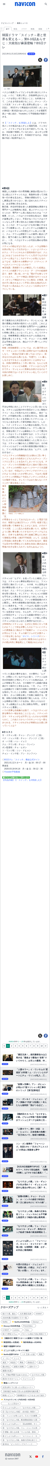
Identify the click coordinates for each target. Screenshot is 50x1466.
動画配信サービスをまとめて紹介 (30, 1395)
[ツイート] (40, 60)
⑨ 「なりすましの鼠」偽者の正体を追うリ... (21, 1440)
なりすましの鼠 (38, 1375)
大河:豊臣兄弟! (26, 1314)
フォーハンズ (28, 1379)
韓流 (15, 29)
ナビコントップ (7, 23)
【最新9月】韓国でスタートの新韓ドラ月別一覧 (23, 1338)
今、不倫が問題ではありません (15, 1375)
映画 (32, 29)
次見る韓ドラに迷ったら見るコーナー (18, 1387)
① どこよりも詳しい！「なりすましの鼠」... (21, 1408)
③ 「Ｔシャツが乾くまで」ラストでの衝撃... (21, 1416)
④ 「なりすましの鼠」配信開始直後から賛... (21, 1420)
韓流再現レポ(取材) (11, 1342)
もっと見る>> (11, 1404)
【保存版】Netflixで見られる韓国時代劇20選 (20, 1391)
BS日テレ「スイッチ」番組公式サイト (22, 760)
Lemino (17, 1330)
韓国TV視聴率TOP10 (12, 1346)
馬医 (40, 1354)
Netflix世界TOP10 (11, 1354)
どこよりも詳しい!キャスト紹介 (16, 1350)
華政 (21, 1362)
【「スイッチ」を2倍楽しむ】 (18, 123)
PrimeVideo (28, 1326)
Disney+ (37, 1322)
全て (7, 29)
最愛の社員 (7, 1371)
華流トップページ (11, 1383)
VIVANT (39, 1314)
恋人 (40, 1362)
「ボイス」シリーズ (30, 636)
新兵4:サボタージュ (10, 1379)
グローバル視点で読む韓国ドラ (33, 1334)
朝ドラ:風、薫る (9, 1314)
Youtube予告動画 (12, 772)
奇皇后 (13, 1362)
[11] (46, 1046)
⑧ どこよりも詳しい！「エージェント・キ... (21, 1436)
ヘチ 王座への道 (28, 1354)
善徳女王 (31, 1362)
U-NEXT (6, 1330)
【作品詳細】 (8, 780)
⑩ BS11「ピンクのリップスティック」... (19, 1444)
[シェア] (46, 60)
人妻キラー (32, 1367)
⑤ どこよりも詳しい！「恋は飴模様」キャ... (21, 1424)
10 (42, 1046)
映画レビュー (8, 1395)
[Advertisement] (25, 14)
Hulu (28, 1330)
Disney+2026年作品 (12, 1326)
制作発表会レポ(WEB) (32, 1342)
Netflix (6, 1322)
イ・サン (6, 1358)
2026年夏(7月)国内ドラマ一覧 (15, 1318)
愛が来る (6, 1367)
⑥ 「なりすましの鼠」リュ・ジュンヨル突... (21, 1428)
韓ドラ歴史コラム (10, 1334)
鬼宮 (4, 1362)
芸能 (40, 29)
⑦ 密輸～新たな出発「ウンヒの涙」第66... (20, 1432)
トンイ (16, 1358)
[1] (4, 1046)
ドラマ (24, 29)
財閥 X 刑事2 (19, 1367)
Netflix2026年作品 (22, 1322)
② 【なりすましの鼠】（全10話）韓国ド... (20, 1412)
